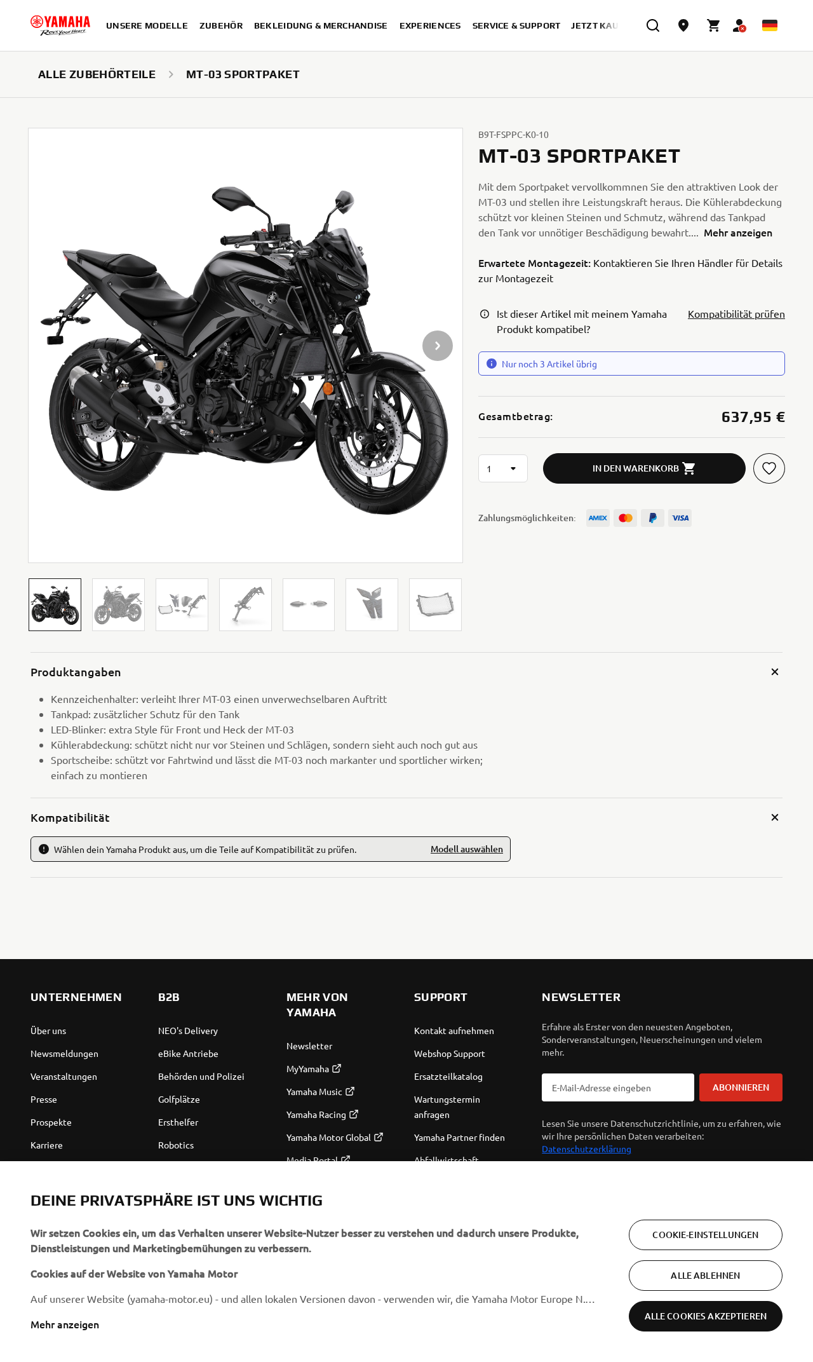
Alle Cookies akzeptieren (706, 1316)
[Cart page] (714, 25)
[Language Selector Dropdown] (770, 25)
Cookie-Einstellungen (705, 1235)
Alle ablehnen (705, 1275)
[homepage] (60, 25)
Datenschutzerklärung (586, 1148)
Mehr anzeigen (64, 1324)
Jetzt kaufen (604, 25)
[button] (55, 604)
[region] (406, 1261)
